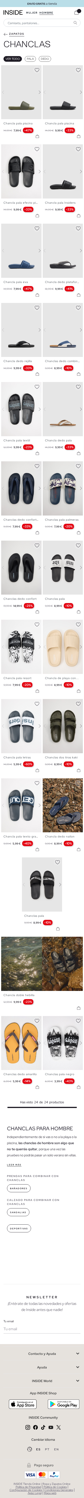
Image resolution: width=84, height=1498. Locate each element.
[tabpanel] (42, 884)
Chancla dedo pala (58, 440)
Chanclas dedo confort (20, 599)
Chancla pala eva (16, 282)
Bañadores (19, 1188)
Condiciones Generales (58, 1490)
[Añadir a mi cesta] (37, 136)
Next (37, 92)
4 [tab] (13, 69)
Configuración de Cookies (26, 1490)
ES (39, 1449)
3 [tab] (10, 69)
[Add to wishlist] (37, 69)
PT (48, 1449)
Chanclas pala (55, 599)
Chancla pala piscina (18, 123)
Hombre (46, 12)
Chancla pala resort (18, 678)
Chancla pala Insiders (60, 203)
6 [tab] (17, 148)
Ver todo (13, 59)
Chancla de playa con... (62, 678)
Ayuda (42, 1367)
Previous (5, 92)
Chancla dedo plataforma (63, 282)
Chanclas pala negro (59, 1074)
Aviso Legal (35, 1493)
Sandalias (18, 1212)
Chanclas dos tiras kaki (61, 757)
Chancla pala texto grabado (23, 836)
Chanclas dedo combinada (64, 361)
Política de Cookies (55, 1487)
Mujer (32, 12)
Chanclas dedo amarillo (20, 1074)
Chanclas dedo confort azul (23, 520)
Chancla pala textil (17, 440)
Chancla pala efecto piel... (22, 203)
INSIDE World (42, 1381)
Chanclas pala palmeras (62, 520)
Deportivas (19, 1228)
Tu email (9, 1321)
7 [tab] (61, 782)
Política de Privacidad (28, 1487)
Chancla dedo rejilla (18, 361)
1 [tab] (6, 69)
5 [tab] (15, 148)
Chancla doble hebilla (19, 995)
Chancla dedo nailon (60, 836)
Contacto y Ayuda (42, 1354)
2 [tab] (8, 69)
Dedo (45, 59)
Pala (30, 59)
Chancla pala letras (17, 757)
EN (56, 1449)
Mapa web (50, 1493)
